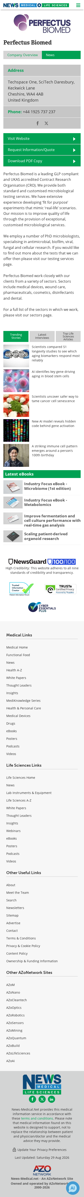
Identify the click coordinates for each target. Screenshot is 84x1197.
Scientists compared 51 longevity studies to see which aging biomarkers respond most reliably (56, 353)
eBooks (11, 731)
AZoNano (13, 992)
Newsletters (15, 908)
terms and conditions (37, 1118)
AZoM (10, 985)
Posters (11, 738)
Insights (12, 693)
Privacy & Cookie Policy (23, 946)
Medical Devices (18, 716)
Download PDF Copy (25, 160)
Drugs (10, 723)
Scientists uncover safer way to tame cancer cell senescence (55, 398)
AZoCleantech (16, 1000)
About (10, 885)
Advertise (13, 923)
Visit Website (19, 138)
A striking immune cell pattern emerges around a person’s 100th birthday (55, 450)
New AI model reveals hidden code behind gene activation (54, 423)
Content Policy (17, 953)
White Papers (16, 678)
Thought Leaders (19, 685)
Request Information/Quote (31, 149)
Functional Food (18, 655)
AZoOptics (14, 1007)
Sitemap (12, 915)
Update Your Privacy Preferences (42, 1150)
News (10, 662)
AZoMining (14, 1030)
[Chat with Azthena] (73, 1188)
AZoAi (10, 1061)
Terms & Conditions (21, 938)
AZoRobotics (15, 1015)
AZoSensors (15, 1023)
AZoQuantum (16, 1038)
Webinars (13, 831)
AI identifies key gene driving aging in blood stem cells (53, 373)
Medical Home (17, 647)
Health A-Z (14, 670)
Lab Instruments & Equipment (29, 793)
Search (11, 900)
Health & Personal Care (23, 708)
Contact (12, 930)
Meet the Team (17, 892)
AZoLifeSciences (18, 1053)
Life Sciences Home (20, 777)
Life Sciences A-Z (18, 800)
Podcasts (12, 746)
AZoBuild (13, 1045)
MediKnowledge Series (23, 700)
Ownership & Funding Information (32, 961)
